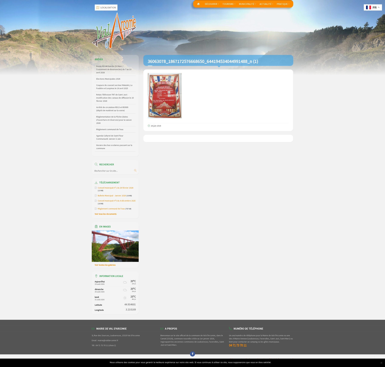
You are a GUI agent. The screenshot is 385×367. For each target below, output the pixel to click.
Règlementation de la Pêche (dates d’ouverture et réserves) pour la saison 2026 (114, 107)
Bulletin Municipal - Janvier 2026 (112, 195)
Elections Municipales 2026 (108, 66)
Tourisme (228, 3)
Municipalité (246, 3)
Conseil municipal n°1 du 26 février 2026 (115, 187)
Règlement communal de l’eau (109, 116)
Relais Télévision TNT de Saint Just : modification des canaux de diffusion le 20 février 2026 (115, 85)
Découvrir (211, 3)
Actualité (265, 3)
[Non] (381, 362)
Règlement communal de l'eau (111, 208)
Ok (274, 362)
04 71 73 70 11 (237, 345)
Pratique (282, 3)
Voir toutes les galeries (105, 265)
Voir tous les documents (106, 214)
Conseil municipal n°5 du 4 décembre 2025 (117, 200)
